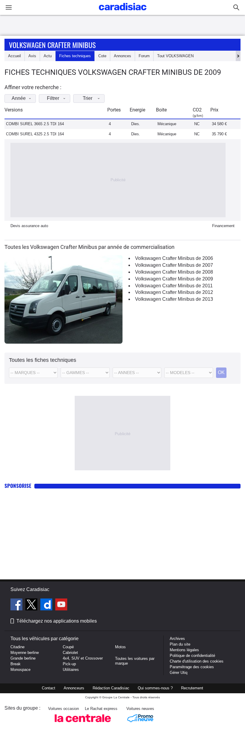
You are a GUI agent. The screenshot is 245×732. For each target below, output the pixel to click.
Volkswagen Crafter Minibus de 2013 (174, 299)
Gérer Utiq (178, 672)
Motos (120, 647)
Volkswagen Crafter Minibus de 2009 (174, 278)
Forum (144, 56)
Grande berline (23, 658)
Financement (223, 226)
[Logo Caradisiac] (122, 12)
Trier (87, 98)
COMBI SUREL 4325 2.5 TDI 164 (35, 134)
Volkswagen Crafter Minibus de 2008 (174, 271)
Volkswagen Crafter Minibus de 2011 (174, 285)
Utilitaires (71, 669)
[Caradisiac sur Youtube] (61, 605)
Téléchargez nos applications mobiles (56, 621)
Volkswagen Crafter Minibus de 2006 (174, 258)
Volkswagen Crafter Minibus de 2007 (174, 265)
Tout (175, 56)
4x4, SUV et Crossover (83, 658)
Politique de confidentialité (192, 655)
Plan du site (180, 644)
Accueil (14, 56)
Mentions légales (184, 650)
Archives (177, 638)
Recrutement (192, 688)
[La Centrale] (83, 724)
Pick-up (69, 664)
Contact (48, 688)
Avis (32, 56)
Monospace (20, 669)
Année (19, 98)
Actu (48, 56)
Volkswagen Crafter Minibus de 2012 (174, 292)
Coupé (68, 647)
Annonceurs (74, 688)
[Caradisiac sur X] (32, 605)
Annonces (122, 56)
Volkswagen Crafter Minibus (52, 44)
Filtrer (53, 98)
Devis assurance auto (29, 226)
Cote (102, 56)
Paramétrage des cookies (192, 667)
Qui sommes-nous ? (155, 688)
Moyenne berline (24, 652)
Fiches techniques (75, 56)
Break (15, 664)
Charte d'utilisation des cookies (196, 661)
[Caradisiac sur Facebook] (17, 605)
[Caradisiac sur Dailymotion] (47, 605)
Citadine (17, 647)
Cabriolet (70, 652)
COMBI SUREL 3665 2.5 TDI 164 (35, 124)
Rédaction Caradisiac (111, 688)
